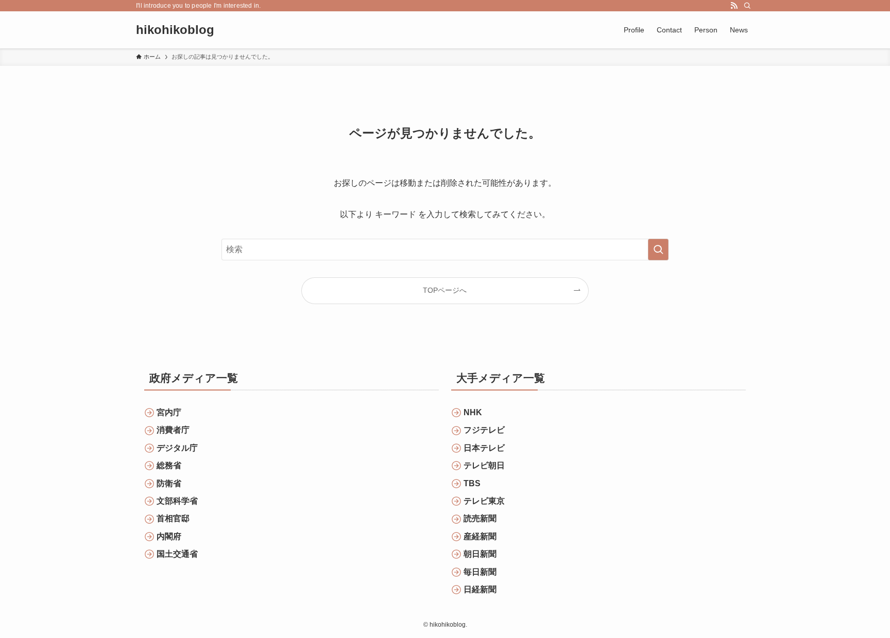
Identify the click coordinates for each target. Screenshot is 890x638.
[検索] (747, 5)
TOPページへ (445, 290)
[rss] (734, 5)
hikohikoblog (175, 30)
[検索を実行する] (658, 249)
